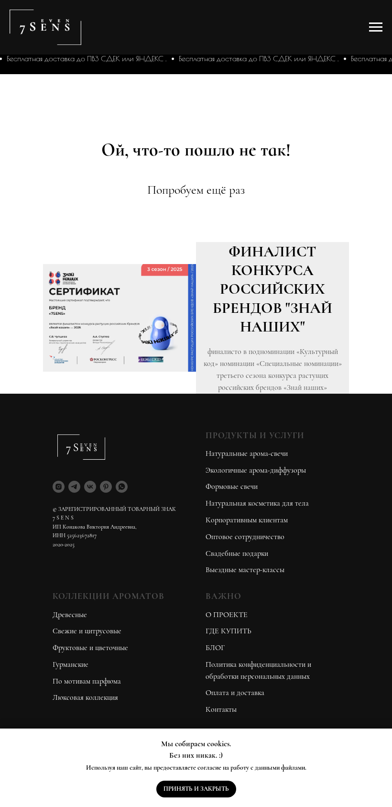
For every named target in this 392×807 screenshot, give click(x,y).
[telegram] (74, 487)
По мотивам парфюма (87, 681)
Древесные (70, 614)
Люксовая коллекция (85, 697)
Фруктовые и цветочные (90, 647)
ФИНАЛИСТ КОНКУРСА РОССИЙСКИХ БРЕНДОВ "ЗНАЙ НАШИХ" (272, 289)
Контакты (221, 709)
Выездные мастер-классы (245, 570)
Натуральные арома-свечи (247, 453)
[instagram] (59, 487)
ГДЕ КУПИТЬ (228, 631)
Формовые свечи (232, 486)
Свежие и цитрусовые (87, 631)
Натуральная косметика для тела (257, 503)
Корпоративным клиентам (247, 520)
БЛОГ (215, 647)
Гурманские (70, 664)
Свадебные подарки (237, 553)
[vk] (90, 487)
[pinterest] (106, 487)
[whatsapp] (122, 487)
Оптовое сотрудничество (245, 537)
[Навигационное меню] (375, 27)
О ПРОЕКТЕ (227, 614)
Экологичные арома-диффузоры (256, 470)
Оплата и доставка (235, 692)
